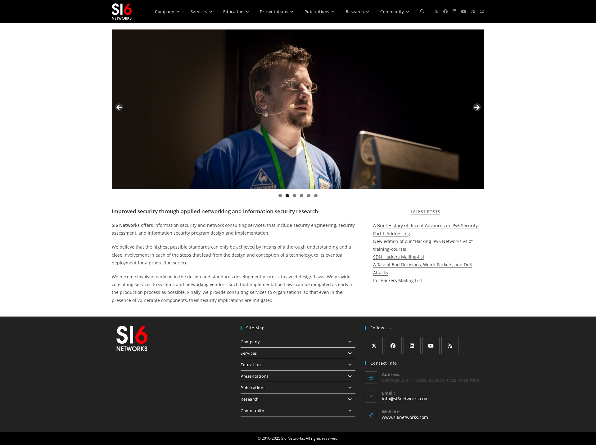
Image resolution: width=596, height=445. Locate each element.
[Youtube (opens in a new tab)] (464, 11)
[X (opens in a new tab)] (436, 11)
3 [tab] (294, 195)
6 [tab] (316, 195)
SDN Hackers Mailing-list (398, 257)
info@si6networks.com (405, 399)
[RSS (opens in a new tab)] (473, 11)
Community (252, 410)
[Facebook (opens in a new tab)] (445, 11)
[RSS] (449, 345)
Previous (119, 107)
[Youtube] (431, 345)
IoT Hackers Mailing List (397, 280)
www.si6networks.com (405, 417)
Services (249, 353)
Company (250, 341)
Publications (253, 387)
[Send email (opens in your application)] (482, 11)
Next (476, 107)
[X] (374, 345)
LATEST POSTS (425, 211)
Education (251, 364)
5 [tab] (308, 195)
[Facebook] (393, 345)
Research (250, 399)
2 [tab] (287, 195)
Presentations (255, 376)
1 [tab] (280, 195)
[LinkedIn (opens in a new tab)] (454, 11)
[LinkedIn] (412, 345)
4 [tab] (301, 195)
